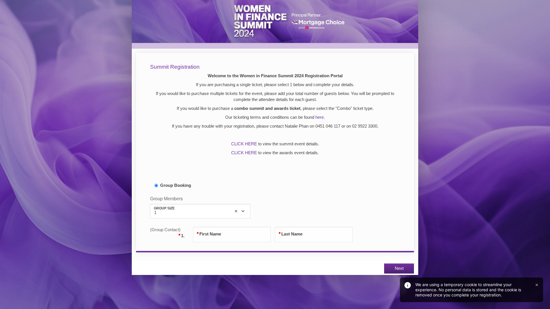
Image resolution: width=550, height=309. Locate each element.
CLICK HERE (244, 144)
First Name (210, 234)
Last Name (291, 234)
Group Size (164, 208)
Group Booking (175, 185)
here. (320, 117)
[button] (236, 211)
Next (399, 268)
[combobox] (200, 211)
